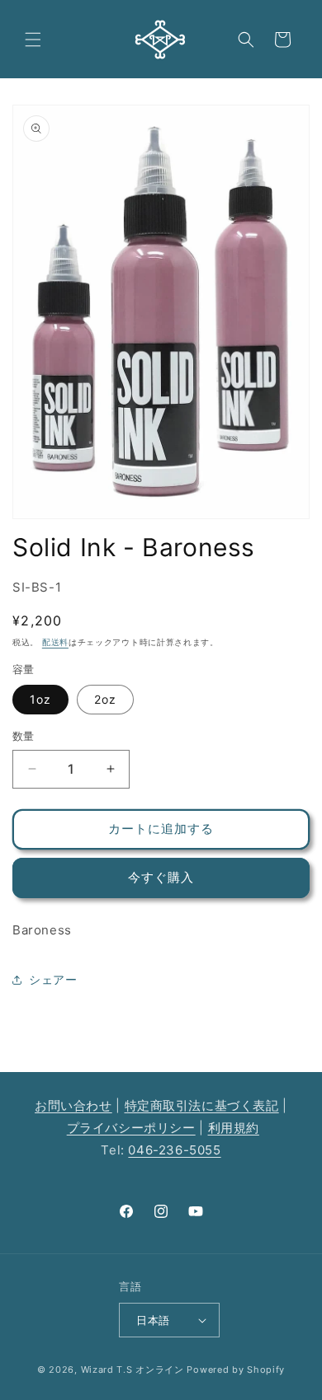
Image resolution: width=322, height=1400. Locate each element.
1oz (40, 699)
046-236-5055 (174, 1150)
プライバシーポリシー (131, 1127)
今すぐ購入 (161, 877)
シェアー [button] (53, 979)
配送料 (55, 642)
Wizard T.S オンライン (132, 1369)
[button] (33, 39)
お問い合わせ (73, 1105)
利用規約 (233, 1127)
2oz (105, 699)
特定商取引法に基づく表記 (202, 1105)
